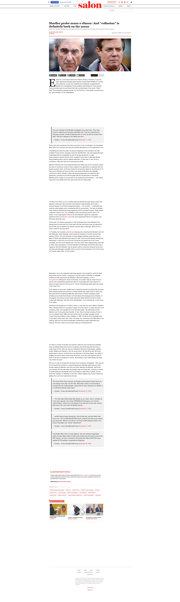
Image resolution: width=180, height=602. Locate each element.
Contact (98, 570)
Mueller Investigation (72, 492)
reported (65, 202)
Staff (91, 570)
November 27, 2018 (85, 391)
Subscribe (54, 2)
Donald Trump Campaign (87, 490)
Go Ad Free (90, 574)
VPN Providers (90, 587)
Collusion (68, 490)
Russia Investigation (89, 495)
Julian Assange (62, 492)
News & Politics (55, 6)
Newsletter (112, 2)
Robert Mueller (91, 492)
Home (78, 570)
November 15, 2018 (85, 140)
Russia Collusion (62, 495)
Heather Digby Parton (56, 32)
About (85, 570)
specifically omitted (66, 217)
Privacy (79, 572)
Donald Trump (75, 490)
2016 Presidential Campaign (57, 490)
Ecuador (97, 490)
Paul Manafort (82, 492)
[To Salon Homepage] (90, 5)
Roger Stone (53, 495)
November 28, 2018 (85, 443)
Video (128, 6)
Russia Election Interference (75, 495)
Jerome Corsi (53, 492)
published (69, 232)
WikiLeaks (98, 495)
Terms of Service (88, 572)
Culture (66, 6)
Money (121, 6)
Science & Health (108, 6)
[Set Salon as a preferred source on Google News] (94, 75)
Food (75, 6)
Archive (98, 572)
